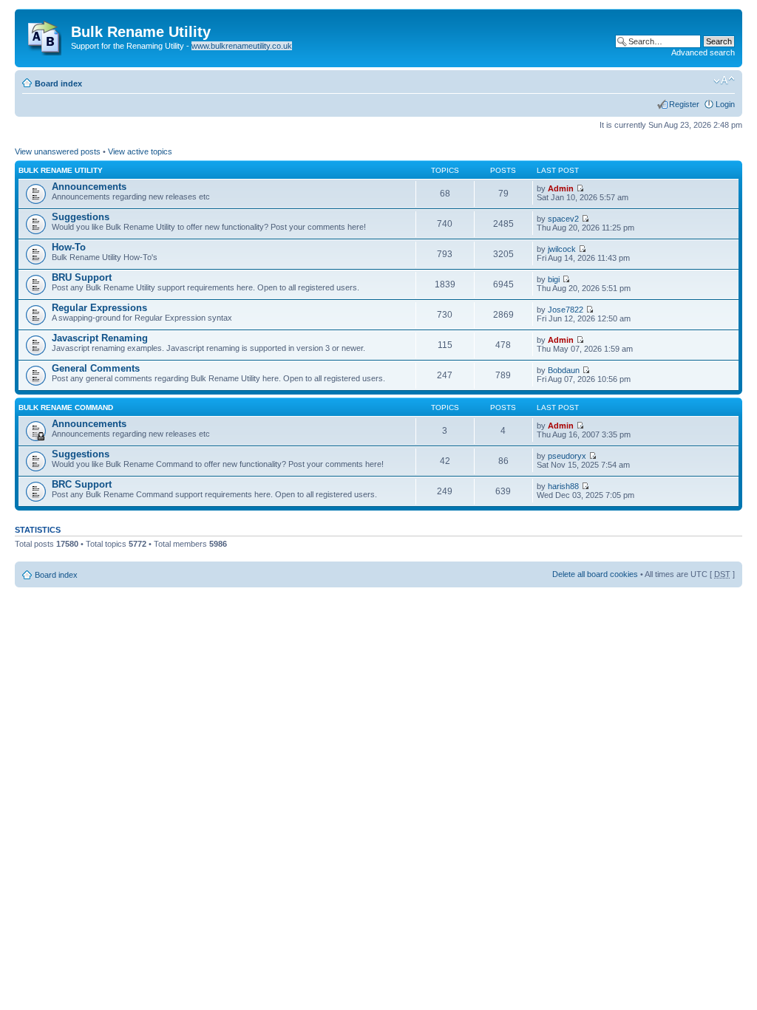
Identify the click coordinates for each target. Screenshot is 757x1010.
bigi (554, 279)
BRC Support (82, 484)
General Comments (96, 368)
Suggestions (80, 216)
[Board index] (44, 35)
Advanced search (703, 52)
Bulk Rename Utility (60, 170)
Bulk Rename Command (65, 407)
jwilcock (562, 249)
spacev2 (563, 218)
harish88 (563, 486)
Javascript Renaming (100, 338)
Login (725, 104)
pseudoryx (567, 455)
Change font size (724, 80)
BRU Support (82, 277)
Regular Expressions (99, 307)
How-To (69, 247)
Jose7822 (565, 309)
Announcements (89, 186)
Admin (561, 188)
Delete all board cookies (595, 574)
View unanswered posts (58, 151)
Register (684, 104)
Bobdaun (564, 370)
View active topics (140, 151)
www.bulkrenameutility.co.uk (241, 45)
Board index (58, 83)
